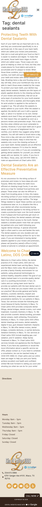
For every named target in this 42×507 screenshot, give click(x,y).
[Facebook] (9, 486)
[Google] (27, 486)
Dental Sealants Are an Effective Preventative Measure (19, 169)
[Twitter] (15, 486)
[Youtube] (21, 486)
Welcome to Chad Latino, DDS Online (16, 253)
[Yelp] (33, 486)
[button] (38, 10)
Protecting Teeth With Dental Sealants (19, 36)
